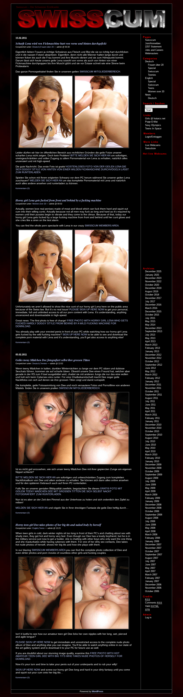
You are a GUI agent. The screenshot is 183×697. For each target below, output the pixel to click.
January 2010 (152, 461)
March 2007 (151, 574)
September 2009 (153, 474)
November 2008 (153, 508)
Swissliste (150, 148)
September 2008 (153, 514)
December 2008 (153, 504)
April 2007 (150, 571)
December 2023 (153, 278)
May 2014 (150, 324)
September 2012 (153, 364)
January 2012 (152, 381)
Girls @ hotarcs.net (155, 118)
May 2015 (150, 321)
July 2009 (150, 481)
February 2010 (152, 458)
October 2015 (152, 314)
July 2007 (150, 561)
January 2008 (152, 541)
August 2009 (151, 478)
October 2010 (152, 431)
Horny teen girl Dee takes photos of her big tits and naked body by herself (58, 525)
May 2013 (150, 338)
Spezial (152, 68)
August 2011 (151, 398)
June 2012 (150, 368)
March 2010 (151, 454)
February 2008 (152, 538)
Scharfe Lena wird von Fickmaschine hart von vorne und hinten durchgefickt (61, 43)
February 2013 (152, 348)
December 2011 (153, 384)
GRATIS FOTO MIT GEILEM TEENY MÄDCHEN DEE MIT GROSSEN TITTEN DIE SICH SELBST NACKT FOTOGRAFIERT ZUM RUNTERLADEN (69, 491)
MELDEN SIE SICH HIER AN (46, 180)
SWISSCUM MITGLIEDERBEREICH (100, 71)
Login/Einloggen (153, 136)
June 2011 (150, 404)
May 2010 (150, 448)
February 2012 (152, 378)
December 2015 (153, 311)
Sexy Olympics (153, 125)
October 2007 (152, 551)
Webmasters (151, 53)
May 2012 (150, 371)
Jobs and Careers (154, 50)
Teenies (43, 363)
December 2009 (153, 464)
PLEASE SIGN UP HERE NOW (86, 309)
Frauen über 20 (47, 47)
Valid (152, 606)
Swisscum (150, 40)
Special (152, 81)
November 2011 (153, 388)
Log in (148, 617)
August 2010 (151, 438)
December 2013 (153, 328)
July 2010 (150, 441)
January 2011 (152, 421)
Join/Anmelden (152, 43)
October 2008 (152, 511)
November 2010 (153, 428)
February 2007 (152, 578)
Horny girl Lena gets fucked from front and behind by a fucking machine (58, 200)
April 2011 (150, 411)
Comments (153, 602)
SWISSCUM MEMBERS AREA (102, 225)
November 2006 (153, 587)
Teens (41, 528)
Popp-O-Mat (151, 121)
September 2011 (153, 394)
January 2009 (152, 501)
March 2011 (151, 414)
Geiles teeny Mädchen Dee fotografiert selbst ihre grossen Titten (53, 360)
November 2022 (153, 281)
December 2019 (153, 288)
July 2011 (150, 401)
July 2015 (150, 318)
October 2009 (152, 471)
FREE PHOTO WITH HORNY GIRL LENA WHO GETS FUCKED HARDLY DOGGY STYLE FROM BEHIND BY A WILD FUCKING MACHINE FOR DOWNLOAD (72, 323)
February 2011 (152, 418)
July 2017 (150, 301)
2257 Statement (153, 46)
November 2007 (153, 548)
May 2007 (150, 568)
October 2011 (152, 391)
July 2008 (150, 521)
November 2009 (153, 468)
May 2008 (150, 528)
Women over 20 (39, 204)
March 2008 (151, 534)
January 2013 (152, 351)
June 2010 (150, 444)
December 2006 (153, 584)
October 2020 (152, 284)
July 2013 (150, 334)
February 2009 (152, 498)
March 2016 (151, 308)
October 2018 (152, 294)
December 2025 (153, 271)
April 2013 (150, 341)
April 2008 (150, 531)
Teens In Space (153, 128)
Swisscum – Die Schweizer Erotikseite (37, 7)
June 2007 (150, 564)
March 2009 (151, 494)
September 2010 (153, 434)
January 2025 (152, 274)
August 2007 (151, 558)
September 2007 (153, 554)
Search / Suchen (154, 103)
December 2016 (153, 304)
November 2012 (153, 358)
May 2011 (150, 408)
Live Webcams (152, 145)
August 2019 (151, 291)
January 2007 (152, 581)
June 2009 (150, 484)
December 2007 (153, 544)
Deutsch (36, 47)
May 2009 (150, 488)
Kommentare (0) (23, 188)
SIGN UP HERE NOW (75, 334)
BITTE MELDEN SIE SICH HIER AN (90, 155)
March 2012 (151, 374)
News (148, 94)
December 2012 (153, 354)
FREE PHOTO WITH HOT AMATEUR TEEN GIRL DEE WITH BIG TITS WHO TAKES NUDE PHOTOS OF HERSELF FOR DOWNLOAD (69, 656)
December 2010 (153, 424)
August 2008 (151, 518)
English (35, 528)
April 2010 (150, 451)
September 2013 (153, 331)
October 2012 (152, 361)
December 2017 (153, 298)
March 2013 (151, 344)
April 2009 (150, 491)
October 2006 (152, 591)
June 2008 (150, 524)
